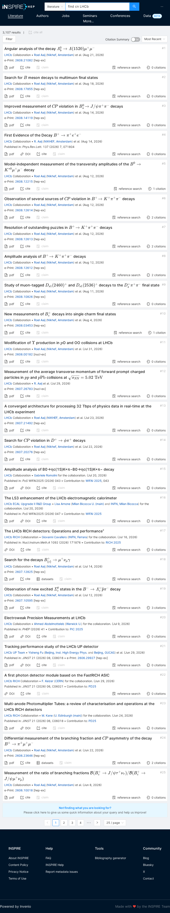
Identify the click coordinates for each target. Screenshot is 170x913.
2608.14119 (24, 118)
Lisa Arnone (62, 504)
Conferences (120, 16)
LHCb (8, 55)
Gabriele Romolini (45, 475)
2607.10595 (24, 600)
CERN (59, 681)
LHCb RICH (12, 537)
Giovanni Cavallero (54, 537)
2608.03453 (24, 325)
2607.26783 (24, 389)
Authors (42, 16)
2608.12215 (24, 181)
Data (147, 16)
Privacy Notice (18, 871)
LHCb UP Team (14, 652)
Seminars (90, 16)
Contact (148, 878)
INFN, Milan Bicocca (124, 504)
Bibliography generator (110, 858)
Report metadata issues (62, 871)
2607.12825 (24, 571)
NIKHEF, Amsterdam (58, 141)
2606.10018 (24, 790)
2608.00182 (24, 354)
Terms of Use (17, 878)
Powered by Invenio (15, 906)
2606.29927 (86, 658)
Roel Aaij (39, 55)
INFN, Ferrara (78, 537)
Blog (146, 858)
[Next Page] (97, 822)
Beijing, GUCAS (104, 652)
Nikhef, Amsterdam (60, 55)
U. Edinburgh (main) (68, 715)
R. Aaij (38, 141)
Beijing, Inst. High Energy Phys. (66, 652)
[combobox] (98, 6)
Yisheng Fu (35, 652)
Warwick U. (73, 624)
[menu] (155, 6)
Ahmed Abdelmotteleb (49, 624)
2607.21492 (24, 423)
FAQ (48, 858)
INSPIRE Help (55, 865)
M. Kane (47, 715)
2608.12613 (24, 239)
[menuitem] (161, 6)
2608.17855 (24, 89)
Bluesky (148, 865)
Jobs (65, 16)
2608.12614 (24, 210)
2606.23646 (24, 755)
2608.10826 (24, 296)
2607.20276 (24, 452)
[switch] (135, 39)
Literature (15, 16)
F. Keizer (47, 681)
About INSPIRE (18, 858)
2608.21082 (24, 60)
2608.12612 (24, 268)
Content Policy (18, 865)
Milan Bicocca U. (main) (88, 504)
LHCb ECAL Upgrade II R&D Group (27, 504)
